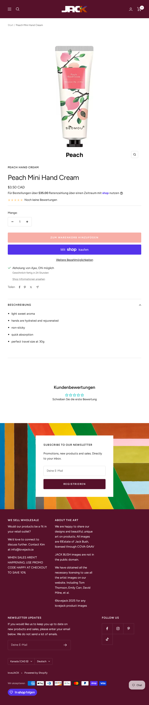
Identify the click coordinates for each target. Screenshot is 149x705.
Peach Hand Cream (23, 167)
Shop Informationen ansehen (28, 279)
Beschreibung (19, 305)
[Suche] (17, 9)
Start (10, 25)
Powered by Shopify (36, 672)
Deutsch (41, 661)
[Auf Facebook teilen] (19, 287)
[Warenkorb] (139, 9)
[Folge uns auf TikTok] (107, 639)
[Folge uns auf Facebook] (107, 628)
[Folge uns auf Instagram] (118, 628)
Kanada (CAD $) (19, 661)
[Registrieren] (65, 645)
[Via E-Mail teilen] (37, 287)
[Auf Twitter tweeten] (31, 287)
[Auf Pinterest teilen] (25, 287)
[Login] (131, 9)
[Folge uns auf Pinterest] (128, 628)
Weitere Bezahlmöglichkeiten (74, 260)
